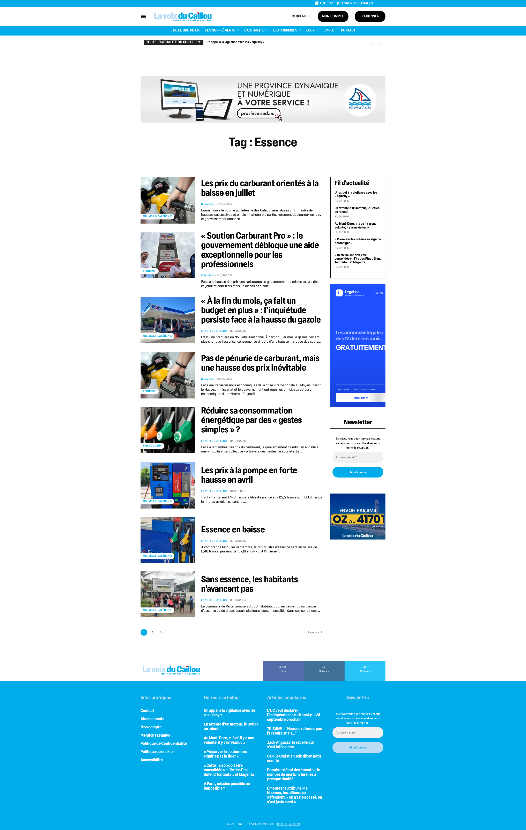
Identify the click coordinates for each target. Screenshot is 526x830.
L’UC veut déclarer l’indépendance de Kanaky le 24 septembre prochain (293, 715)
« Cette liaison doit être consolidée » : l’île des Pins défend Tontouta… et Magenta (358, 259)
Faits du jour (152, 445)
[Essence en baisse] (168, 540)
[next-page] (160, 632)
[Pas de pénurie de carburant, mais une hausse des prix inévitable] (168, 375)
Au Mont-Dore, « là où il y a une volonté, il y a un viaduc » (229, 740)
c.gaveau (207, 204)
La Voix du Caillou (214, 331)
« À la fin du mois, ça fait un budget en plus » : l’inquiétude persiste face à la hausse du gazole (261, 311)
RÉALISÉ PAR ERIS (288, 824)
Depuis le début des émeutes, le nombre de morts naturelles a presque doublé (293, 774)
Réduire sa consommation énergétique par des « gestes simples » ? (251, 421)
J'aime (283, 662)
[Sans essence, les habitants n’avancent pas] (168, 594)
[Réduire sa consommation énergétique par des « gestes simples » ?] (168, 430)
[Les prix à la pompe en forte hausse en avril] (168, 485)
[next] (379, 42)
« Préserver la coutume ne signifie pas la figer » (225, 754)
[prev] (372, 42)
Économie (149, 271)
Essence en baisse (233, 530)
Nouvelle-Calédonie (157, 216)
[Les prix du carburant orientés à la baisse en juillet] (168, 200)
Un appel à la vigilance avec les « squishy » (235, 42)
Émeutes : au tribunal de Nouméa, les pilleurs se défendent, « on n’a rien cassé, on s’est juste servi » (294, 795)
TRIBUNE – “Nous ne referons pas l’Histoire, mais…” (294, 731)
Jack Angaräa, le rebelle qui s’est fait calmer (290, 745)
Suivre (324, 662)
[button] (301, 16)
